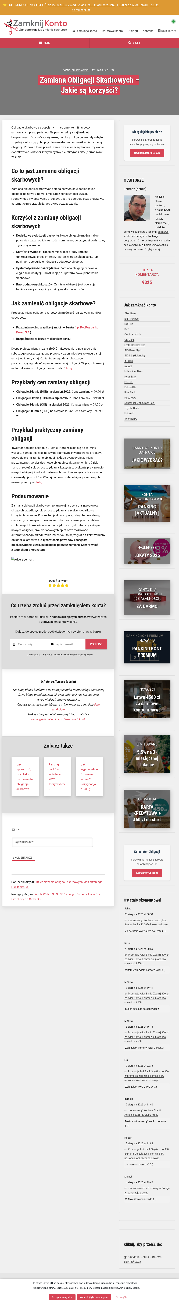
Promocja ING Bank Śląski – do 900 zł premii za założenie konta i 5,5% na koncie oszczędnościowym (146, 1076)
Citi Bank (129, 339)
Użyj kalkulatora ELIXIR (147, 152)
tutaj (69, 368)
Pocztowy (130, 397)
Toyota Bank (131, 408)
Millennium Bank (133, 371)
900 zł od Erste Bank (101, 5)
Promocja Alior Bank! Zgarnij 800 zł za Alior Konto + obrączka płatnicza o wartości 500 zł (146, 959)
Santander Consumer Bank (139, 402)
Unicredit (129, 413)
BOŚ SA (128, 324)
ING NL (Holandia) (134, 355)
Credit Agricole (132, 334)
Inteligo (128, 360)
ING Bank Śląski (133, 350)
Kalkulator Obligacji (147, 872)
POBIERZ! (96, 644)
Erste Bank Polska (134, 345)
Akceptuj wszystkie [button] (62, 1297)
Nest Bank (130, 376)
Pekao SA (130, 387)
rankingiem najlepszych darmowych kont (58, 719)
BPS (126, 329)
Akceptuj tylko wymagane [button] (94, 1297)
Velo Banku (130, 418)
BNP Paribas (131, 318)
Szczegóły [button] (121, 1297)
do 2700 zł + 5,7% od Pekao (66, 5)
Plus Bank (130, 392)
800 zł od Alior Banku (133, 5)
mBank (128, 366)
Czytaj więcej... (153, 249)
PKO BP (128, 381)
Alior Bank (130, 313)
